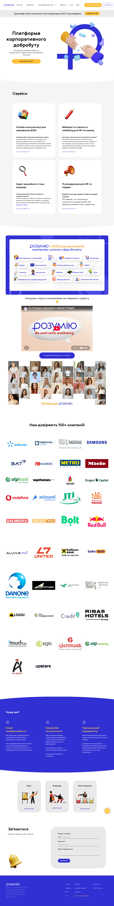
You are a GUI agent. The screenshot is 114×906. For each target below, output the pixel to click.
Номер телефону (64, 833)
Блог (66, 892)
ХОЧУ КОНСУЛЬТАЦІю (82, 896)
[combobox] (60, 836)
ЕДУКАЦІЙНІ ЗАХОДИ (80, 888)
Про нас (67, 884)
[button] (47, 5)
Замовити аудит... (22, 205)
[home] (9, 5)
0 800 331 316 (96, 884)
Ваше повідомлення (65, 849)
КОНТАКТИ (77, 892)
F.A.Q (66, 896)
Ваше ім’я (61, 841)
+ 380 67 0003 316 (97, 888)
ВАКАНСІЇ (77, 884)
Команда (68, 888)
